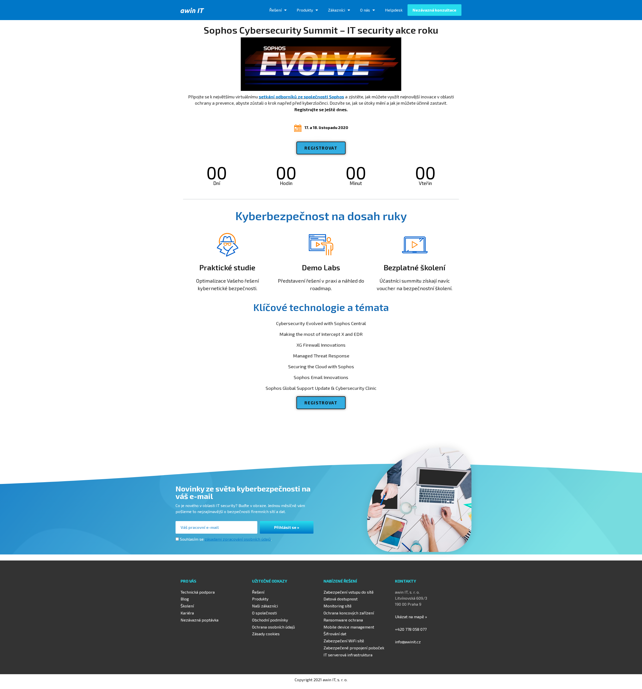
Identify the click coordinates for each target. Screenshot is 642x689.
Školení (187, 605)
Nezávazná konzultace (434, 10)
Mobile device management (349, 626)
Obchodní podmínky (270, 619)
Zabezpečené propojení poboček (354, 647)
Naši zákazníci (265, 605)
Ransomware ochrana (343, 619)
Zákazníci (336, 10)
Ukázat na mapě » (411, 616)
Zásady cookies (266, 633)
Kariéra (187, 612)
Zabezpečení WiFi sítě (344, 640)
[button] (321, 148)
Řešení (275, 10)
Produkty (305, 10)
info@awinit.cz (408, 641)
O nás (365, 10)
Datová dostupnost (341, 598)
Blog (185, 598)
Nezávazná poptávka (199, 619)
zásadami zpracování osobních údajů (238, 539)
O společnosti (264, 612)
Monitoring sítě (338, 605)
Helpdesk (394, 10)
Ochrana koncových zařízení (349, 612)
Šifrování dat (335, 633)
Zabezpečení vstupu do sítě (349, 592)
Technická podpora (198, 592)
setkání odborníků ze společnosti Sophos (301, 96)
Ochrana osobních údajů (273, 626)
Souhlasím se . (226, 539)
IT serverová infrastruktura (348, 654)
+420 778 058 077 (411, 629)
